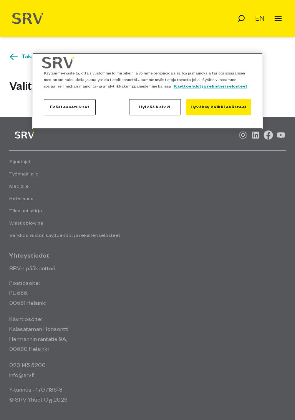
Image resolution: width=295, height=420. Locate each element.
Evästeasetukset (70, 107)
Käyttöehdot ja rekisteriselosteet (210, 86)
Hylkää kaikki (154, 107)
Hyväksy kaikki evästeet (219, 107)
